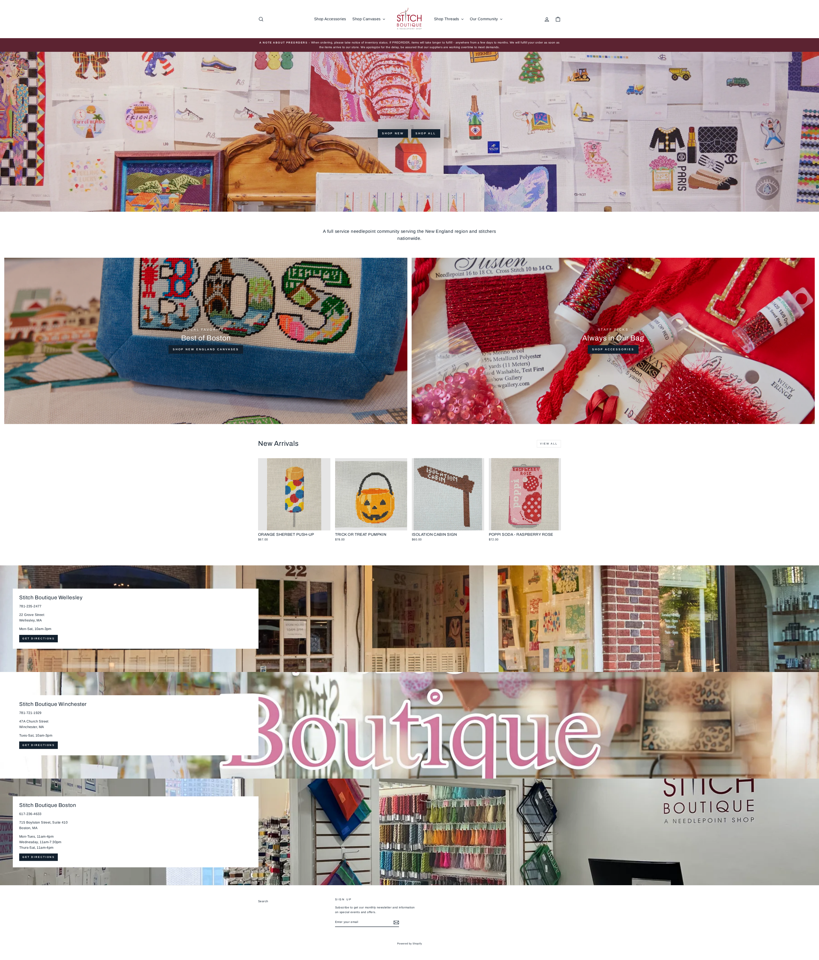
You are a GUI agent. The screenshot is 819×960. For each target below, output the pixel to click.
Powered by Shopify (409, 943)
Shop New (393, 133)
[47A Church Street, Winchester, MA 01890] (409, 725)
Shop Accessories (330, 19)
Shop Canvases (367, 19)
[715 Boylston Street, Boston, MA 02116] (409, 832)
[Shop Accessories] (613, 341)
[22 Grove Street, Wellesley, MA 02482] (409, 618)
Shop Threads (447, 19)
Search (263, 901)
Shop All (425, 133)
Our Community (484, 19)
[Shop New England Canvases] (205, 341)
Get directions (38, 638)
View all (549, 443)
